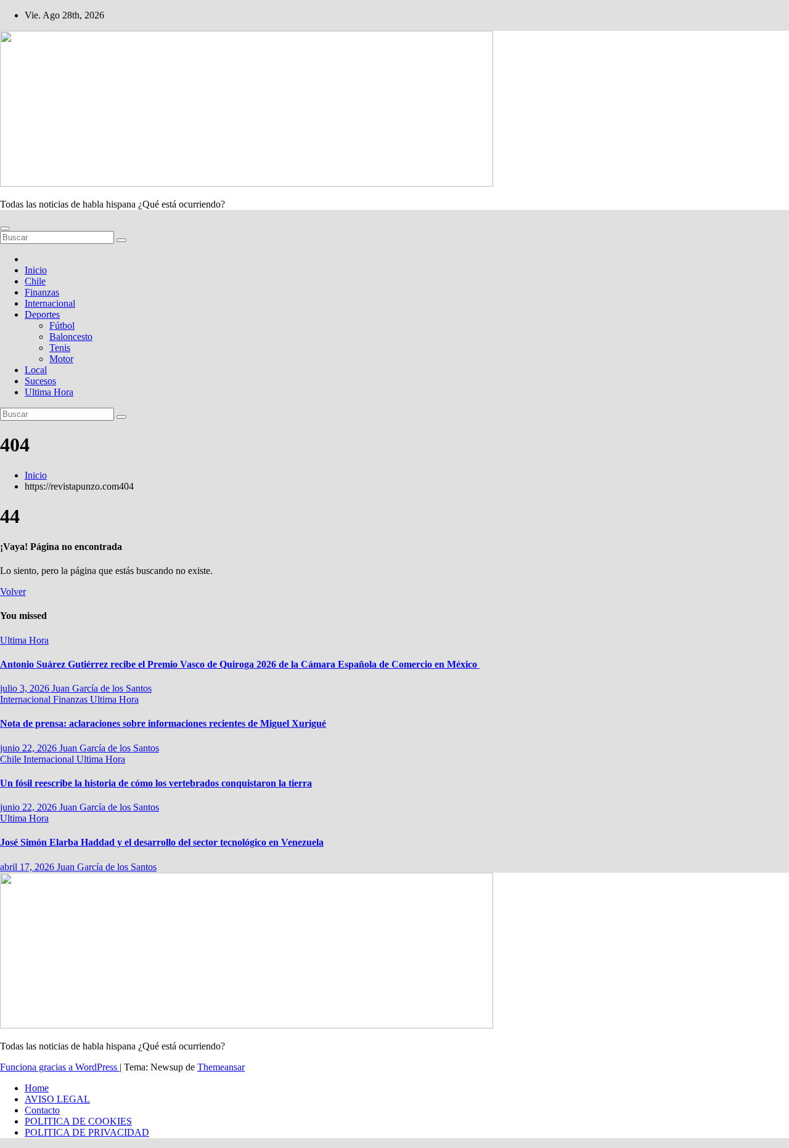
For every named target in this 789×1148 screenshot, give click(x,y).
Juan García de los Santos (102, 688)
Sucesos (40, 381)
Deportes (42, 314)
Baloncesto (70, 336)
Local (36, 370)
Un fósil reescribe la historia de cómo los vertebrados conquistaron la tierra (156, 783)
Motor (61, 359)
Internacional (50, 303)
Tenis (59, 347)
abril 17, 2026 (28, 867)
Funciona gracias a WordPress (60, 1067)
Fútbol (62, 325)
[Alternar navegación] (5, 228)
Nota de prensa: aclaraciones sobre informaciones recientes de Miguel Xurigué (163, 723)
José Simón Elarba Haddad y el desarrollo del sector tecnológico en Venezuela (162, 842)
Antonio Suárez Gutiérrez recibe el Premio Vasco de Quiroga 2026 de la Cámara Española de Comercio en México (240, 664)
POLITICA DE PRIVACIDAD (87, 1132)
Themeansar (221, 1067)
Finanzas (42, 292)
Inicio (36, 270)
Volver (13, 591)
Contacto (42, 1110)
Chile (35, 281)
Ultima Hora (49, 392)
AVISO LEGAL (57, 1099)
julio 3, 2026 (26, 688)
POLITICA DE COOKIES (78, 1121)
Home (37, 1088)
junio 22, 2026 (29, 748)
